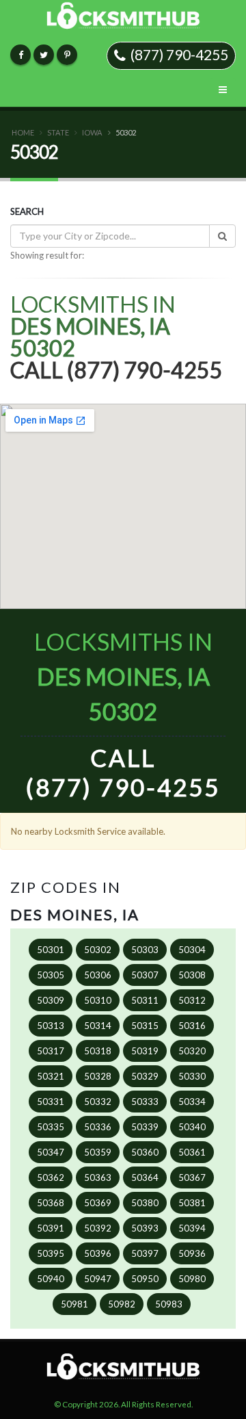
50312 (192, 1000)
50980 (192, 1278)
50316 (192, 1025)
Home (23, 132)
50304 (192, 949)
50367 (192, 1177)
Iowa (92, 132)
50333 (145, 1101)
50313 (50, 1025)
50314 (97, 1025)
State (58, 132)
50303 (145, 949)
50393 (145, 1228)
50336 (97, 1126)
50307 (145, 974)
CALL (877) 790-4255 (123, 772)
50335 (50, 1126)
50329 (145, 1076)
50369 (97, 1202)
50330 (192, 1076)
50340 (192, 1126)
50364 (145, 1177)
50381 (192, 1202)
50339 (145, 1126)
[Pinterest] (67, 54)
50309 (50, 1000)
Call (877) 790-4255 (116, 369)
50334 (192, 1101)
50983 (168, 1304)
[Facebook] (20, 54)
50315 (145, 1025)
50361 (192, 1152)
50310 (97, 1000)
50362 (50, 1177)
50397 (145, 1253)
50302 (97, 949)
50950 (145, 1278)
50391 (50, 1228)
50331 (50, 1101)
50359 (97, 1152)
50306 (97, 974)
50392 (97, 1228)
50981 (74, 1304)
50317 (50, 1050)
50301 (50, 949)
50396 (97, 1253)
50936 (192, 1253)
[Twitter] (43, 54)
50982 (121, 1304)
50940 (50, 1278)
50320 (192, 1050)
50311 (145, 1000)
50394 (192, 1228)
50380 (145, 1202)
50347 (50, 1152)
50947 (97, 1278)
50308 (192, 974)
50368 (50, 1202)
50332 (97, 1101)
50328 (97, 1076)
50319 (145, 1050)
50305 (50, 974)
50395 (50, 1253)
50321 (50, 1076)
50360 (145, 1152)
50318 (97, 1050)
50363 (97, 1177)
